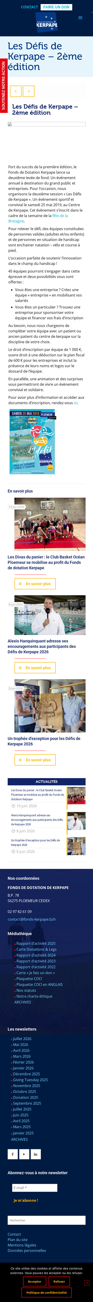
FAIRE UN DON (56, 7)
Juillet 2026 (22, 1038)
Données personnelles (27, 1250)
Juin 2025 (20, 1115)
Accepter (34, 1281)
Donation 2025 (25, 1097)
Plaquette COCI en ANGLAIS (39, 984)
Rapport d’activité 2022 (36, 966)
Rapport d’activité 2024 (36, 955)
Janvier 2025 (23, 1133)
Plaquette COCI (29, 978)
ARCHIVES (22, 1002)
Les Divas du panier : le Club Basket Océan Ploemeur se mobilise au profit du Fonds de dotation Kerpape (46, 562)
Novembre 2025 (26, 1085)
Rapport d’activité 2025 (36, 943)
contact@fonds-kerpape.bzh (32, 919)
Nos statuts (26, 990)
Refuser (59, 1281)
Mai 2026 (20, 1044)
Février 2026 (23, 1062)
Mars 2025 (22, 1126)
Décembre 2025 (26, 1073)
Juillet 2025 (22, 1109)
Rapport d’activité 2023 (36, 961)
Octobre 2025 (24, 1091)
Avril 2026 (21, 1050)
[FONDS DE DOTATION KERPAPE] (46, 21)
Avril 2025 (21, 1120)
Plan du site (18, 1239)
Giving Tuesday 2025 (30, 1079)
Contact (29, 7)
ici (75, 402)
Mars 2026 (22, 1056)
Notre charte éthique (34, 996)
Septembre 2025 (27, 1103)
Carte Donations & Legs (36, 949)
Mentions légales (22, 1245)
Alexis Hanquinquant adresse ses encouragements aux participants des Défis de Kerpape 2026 (42, 646)
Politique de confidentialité (46, 1292)
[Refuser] (87, 1283)
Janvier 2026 (23, 1068)
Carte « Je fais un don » (35, 972)
